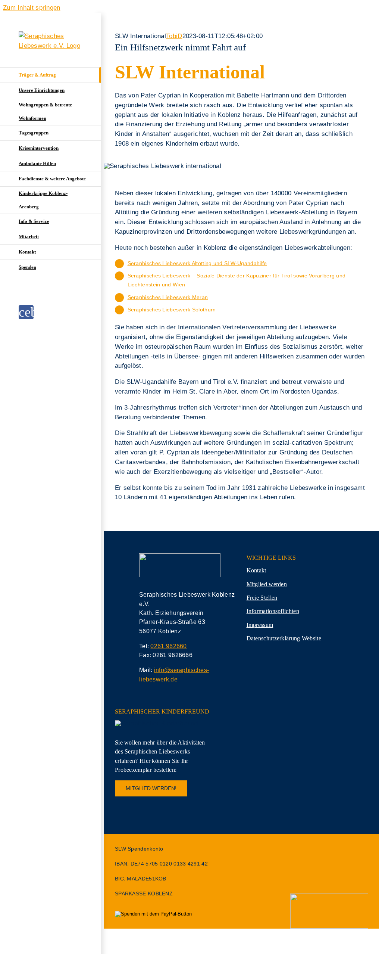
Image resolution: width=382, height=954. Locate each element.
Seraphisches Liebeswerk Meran (168, 297)
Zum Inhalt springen (31, 7)
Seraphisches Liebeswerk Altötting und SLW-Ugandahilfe (197, 263)
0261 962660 (168, 646)
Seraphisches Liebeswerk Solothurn (172, 310)
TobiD (174, 36)
